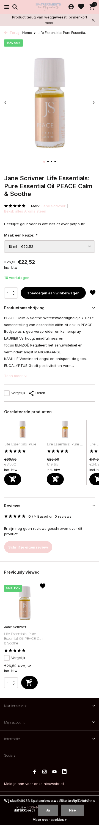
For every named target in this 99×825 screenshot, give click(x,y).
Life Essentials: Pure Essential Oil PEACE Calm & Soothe (24, 638)
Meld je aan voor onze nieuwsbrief (34, 783)
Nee (72, 810)
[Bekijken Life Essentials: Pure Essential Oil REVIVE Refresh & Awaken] (65, 431)
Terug (14, 33)
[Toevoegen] (12, 479)
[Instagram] (44, 772)
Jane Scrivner (53, 206)
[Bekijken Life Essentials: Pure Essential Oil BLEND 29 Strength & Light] (22, 431)
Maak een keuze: (20, 235)
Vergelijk (18, 393)
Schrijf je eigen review (28, 547)
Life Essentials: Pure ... (22, 444)
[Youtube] (54, 772)
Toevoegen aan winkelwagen (53, 293)
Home (27, 33)
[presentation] (5, 102)
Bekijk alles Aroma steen (25, 211)
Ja (48, 810)
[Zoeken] (14, 7)
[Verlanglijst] (81, 7)
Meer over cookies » (49, 820)
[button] (44, 162)
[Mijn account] (71, 7)
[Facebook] (34, 772)
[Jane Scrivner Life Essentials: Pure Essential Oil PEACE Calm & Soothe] (24, 603)
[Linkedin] (64, 772)
